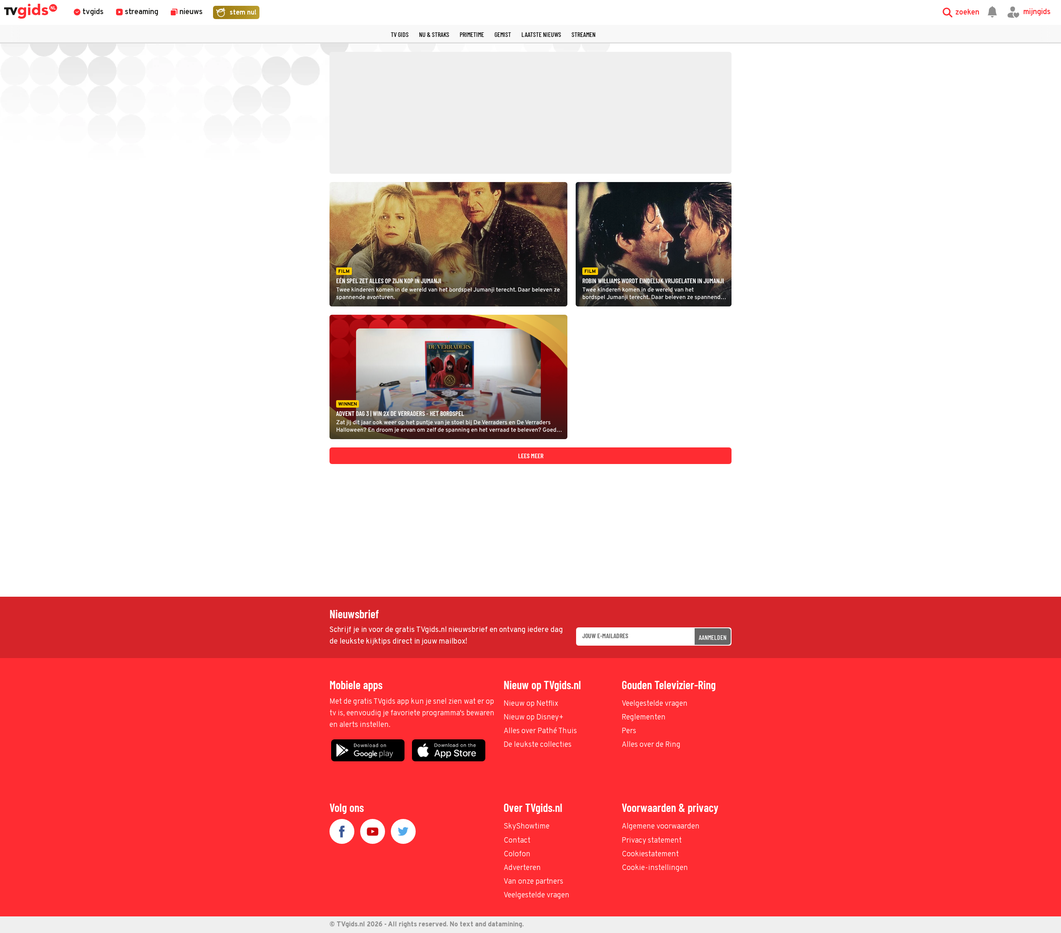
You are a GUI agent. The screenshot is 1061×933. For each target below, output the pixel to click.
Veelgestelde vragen (655, 704)
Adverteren (522, 868)
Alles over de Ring (651, 745)
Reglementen (644, 717)
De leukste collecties (538, 745)
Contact (517, 841)
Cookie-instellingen (655, 868)
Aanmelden (713, 637)
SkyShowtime (527, 826)
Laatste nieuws (541, 34)
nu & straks (434, 34)
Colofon (517, 854)
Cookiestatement (650, 854)
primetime (472, 34)
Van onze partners (533, 882)
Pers (629, 731)
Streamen (584, 34)
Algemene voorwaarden (661, 826)
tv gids (400, 34)
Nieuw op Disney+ (534, 717)
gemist (502, 34)
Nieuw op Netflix (531, 704)
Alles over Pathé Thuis (540, 731)
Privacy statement (652, 841)
